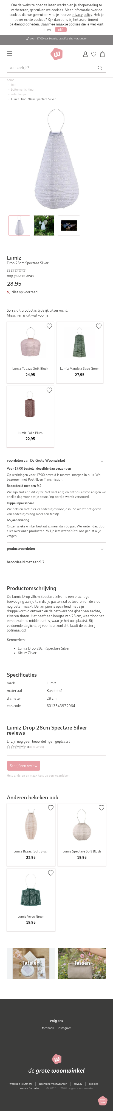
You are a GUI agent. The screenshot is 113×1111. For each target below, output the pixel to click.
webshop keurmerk (21, 1084)
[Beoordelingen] (56, 270)
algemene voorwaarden (53, 1084)
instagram (64, 1028)
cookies (93, 1084)
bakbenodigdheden (24, 24)
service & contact (30, 1088)
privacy (78, 1084)
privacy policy (82, 15)
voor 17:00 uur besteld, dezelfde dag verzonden (58, 38)
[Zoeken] (101, 68)
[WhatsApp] (103, 1101)
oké (61, 30)
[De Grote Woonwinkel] (56, 54)
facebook (48, 1028)
